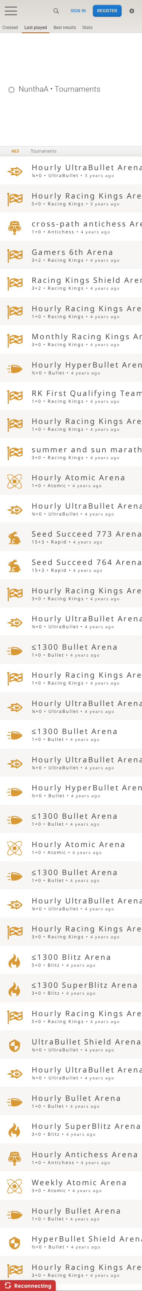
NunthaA (33, 89)
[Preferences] (132, 11)
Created (10, 27)
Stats (87, 27)
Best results (65, 27)
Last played (35, 27)
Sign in (78, 10)
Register (107, 10)
